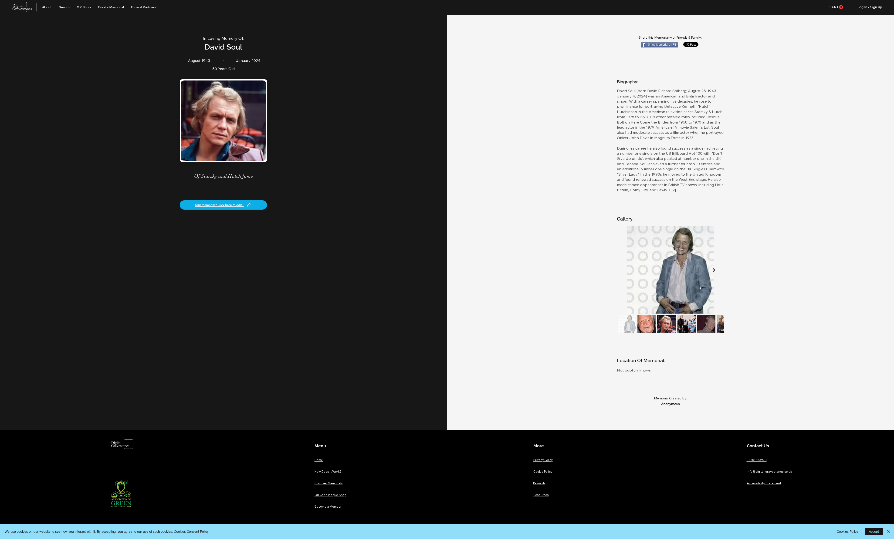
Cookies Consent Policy (191, 531)
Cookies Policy (847, 531)
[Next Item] (714, 270)
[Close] (888, 531)
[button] (836, 7)
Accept (874, 531)
